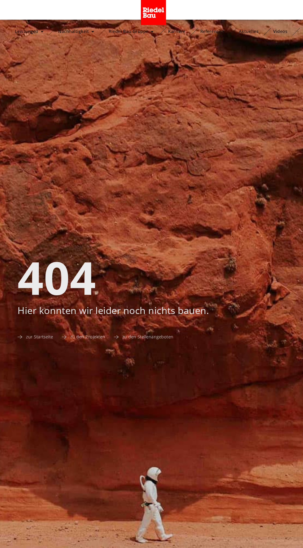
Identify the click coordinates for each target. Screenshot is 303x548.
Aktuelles (248, 31)
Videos (280, 31)
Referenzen (212, 31)
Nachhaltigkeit (73, 31)
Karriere (177, 31)
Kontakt (276, 44)
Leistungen (26, 31)
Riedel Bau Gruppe (128, 31)
